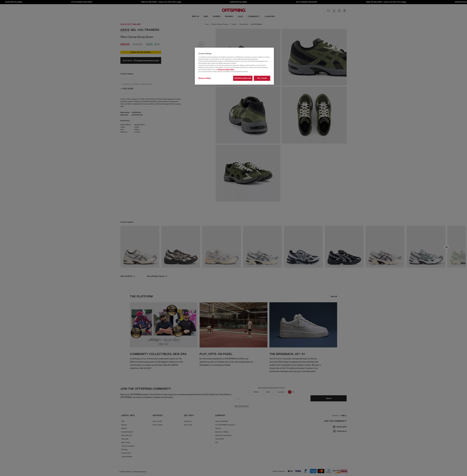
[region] (234, 66)
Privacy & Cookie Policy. (226, 69)
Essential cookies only (242, 78)
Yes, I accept (262, 78)
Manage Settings (204, 78)
